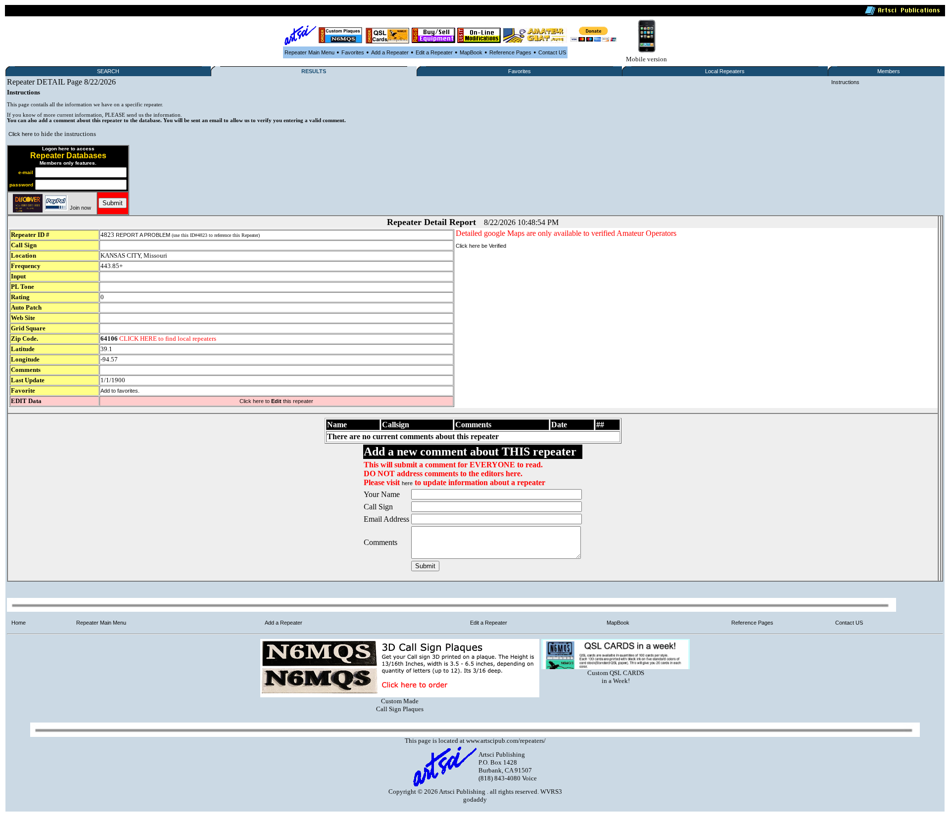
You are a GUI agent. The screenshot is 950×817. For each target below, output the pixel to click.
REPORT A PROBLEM (143, 235)
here (407, 483)
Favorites (352, 52)
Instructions (845, 82)
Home (18, 623)
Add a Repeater (390, 52)
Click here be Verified (481, 246)
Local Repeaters (725, 71)
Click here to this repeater (276, 401)
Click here (20, 134)
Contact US (552, 52)
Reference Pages (510, 52)
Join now (80, 208)
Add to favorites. (120, 391)
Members (888, 71)
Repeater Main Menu (309, 52)
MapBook (471, 52)
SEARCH (108, 71)
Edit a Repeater (434, 52)
